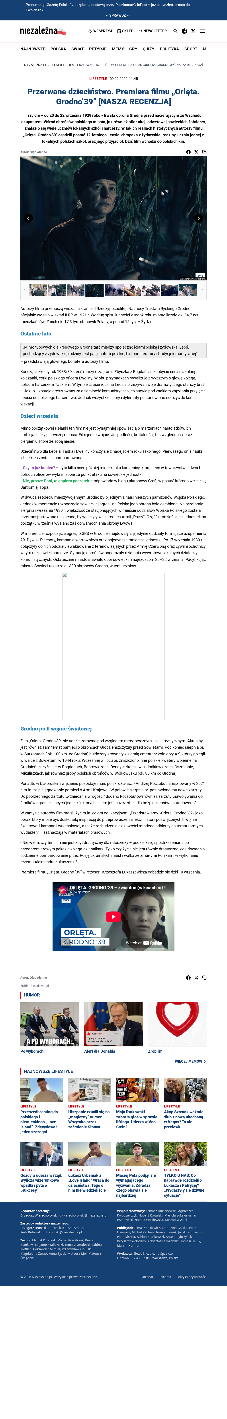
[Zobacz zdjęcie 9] (188, 290)
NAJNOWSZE (32, 49)
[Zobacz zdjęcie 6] (132, 290)
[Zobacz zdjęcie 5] (114, 290)
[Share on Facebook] (188, 152)
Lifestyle (57, 65)
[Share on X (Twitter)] (196, 152)
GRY (133, 49)
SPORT (191, 49)
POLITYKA (169, 49)
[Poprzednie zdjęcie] (28, 218)
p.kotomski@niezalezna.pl (62, 1232)
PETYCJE (98, 49)
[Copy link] (204, 152)
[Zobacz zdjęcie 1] (38, 290)
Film (70, 65)
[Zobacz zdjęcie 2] (57, 290)
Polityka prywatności (191, 1277)
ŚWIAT (77, 49)
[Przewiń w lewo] (24, 290)
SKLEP (127, 31)
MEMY (118, 49)
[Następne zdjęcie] (198, 218)
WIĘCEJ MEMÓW (188, 1061)
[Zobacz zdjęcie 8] (169, 290)
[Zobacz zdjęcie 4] (94, 290)
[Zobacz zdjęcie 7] (151, 290)
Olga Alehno (38, 152)
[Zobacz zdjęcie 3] (75, 290)
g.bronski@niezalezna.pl (66, 1228)
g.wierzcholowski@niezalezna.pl (83, 1215)
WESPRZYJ (102, 31)
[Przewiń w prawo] (202, 290)
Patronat (147, 1277)
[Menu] (203, 31)
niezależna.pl (35, 65)
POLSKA (58, 49)
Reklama (165, 1277)
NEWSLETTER (155, 31)
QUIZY (149, 49)
